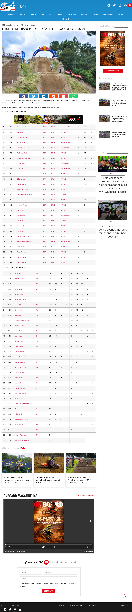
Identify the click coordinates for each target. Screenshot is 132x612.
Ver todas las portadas (86, 496)
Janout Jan (20, 132)
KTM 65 (63, 132)
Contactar (62, 605)
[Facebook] (109, 5)
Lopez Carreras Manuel (24, 195)
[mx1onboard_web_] (48, 123)
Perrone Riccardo (20, 367)
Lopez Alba (20, 221)
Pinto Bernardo (22, 252)
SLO (37, 305)
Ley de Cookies (91, 605)
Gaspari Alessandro (20, 284)
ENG (24, 6)
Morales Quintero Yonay (22, 440)
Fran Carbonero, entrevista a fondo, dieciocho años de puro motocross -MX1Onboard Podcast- (113, 184)
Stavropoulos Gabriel (21, 419)
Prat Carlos (20, 169)
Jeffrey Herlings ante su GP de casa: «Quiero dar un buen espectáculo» (119, 135)
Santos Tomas (21, 262)
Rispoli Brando (19, 273)
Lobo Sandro (18, 378)
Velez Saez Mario (22, 189)
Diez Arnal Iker (21, 226)
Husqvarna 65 (65, 127)
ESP (44, 127)
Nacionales (8, 25)
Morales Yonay (22, 205)
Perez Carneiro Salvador (25, 200)
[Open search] (130, 5)
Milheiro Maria (21, 257)
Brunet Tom (21, 163)
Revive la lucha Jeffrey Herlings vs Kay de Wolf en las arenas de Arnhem (119, 102)
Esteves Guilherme (23, 236)
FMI (52, 132)
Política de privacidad (75, 605)
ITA (44, 137)
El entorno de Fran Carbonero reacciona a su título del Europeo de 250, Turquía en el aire (119, 87)
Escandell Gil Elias (23, 148)
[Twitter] (114, 5)
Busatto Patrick (22, 137)
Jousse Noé (21, 215)
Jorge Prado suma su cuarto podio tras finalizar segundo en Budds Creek (48, 480)
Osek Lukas (18, 430)
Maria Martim (21, 210)
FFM (52, 163)
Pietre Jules (21, 174)
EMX (3, 25)
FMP (52, 210)
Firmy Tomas (18, 398)
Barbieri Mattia (19, 325)
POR (44, 210)
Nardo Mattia (18, 346)
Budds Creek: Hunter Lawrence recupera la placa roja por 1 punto (16, 480)
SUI (37, 414)
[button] (23, 96)
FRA (44, 163)
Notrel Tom (20, 231)
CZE (44, 132)
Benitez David (21, 142)
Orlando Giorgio (19, 388)
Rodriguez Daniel (22, 153)
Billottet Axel (21, 179)
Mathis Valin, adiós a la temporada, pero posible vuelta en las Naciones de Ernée (119, 119)
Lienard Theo (21, 247)
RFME (53, 127)
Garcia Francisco (22, 127)
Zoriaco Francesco (20, 435)
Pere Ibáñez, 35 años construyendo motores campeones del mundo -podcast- (112, 231)
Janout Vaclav (21, 184)
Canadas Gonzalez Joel (24, 158)
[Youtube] (125, 5)
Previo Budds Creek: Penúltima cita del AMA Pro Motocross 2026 (80, 480)
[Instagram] (120, 5)
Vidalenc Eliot (18, 414)
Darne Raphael (19, 372)
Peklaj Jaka (18, 305)
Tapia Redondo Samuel (24, 241)
